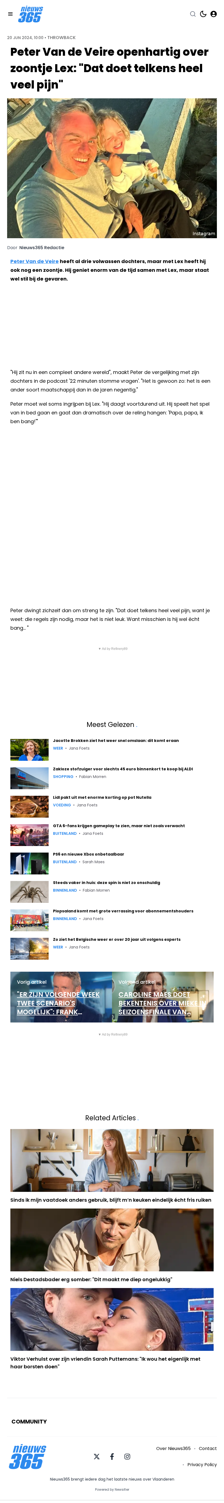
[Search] (193, 14)
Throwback (61, 37)
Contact (208, 1448)
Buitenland (65, 833)
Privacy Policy (202, 1464)
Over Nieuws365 (173, 1448)
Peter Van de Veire (34, 261)
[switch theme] (203, 14)
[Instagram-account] (127, 1456)
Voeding (62, 805)
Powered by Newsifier (112, 1489)
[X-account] (96, 1456)
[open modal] (213, 14)
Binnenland (65, 890)
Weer (58, 748)
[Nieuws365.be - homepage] (30, 14)
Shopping (63, 776)
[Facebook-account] (112, 1456)
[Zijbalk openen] (10, 14)
